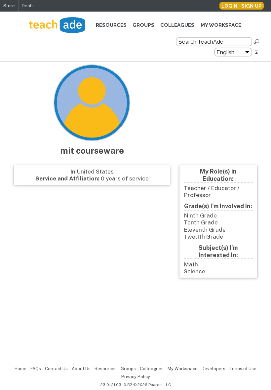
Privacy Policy (135, 376)
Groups (143, 25)
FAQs (35, 368)
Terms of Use (242, 368)
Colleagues (177, 25)
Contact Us (56, 368)
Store (9, 5)
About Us (81, 368)
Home (20, 368)
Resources (111, 25)
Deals (28, 5)
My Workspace (221, 25)
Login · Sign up (241, 6)
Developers (213, 368)
